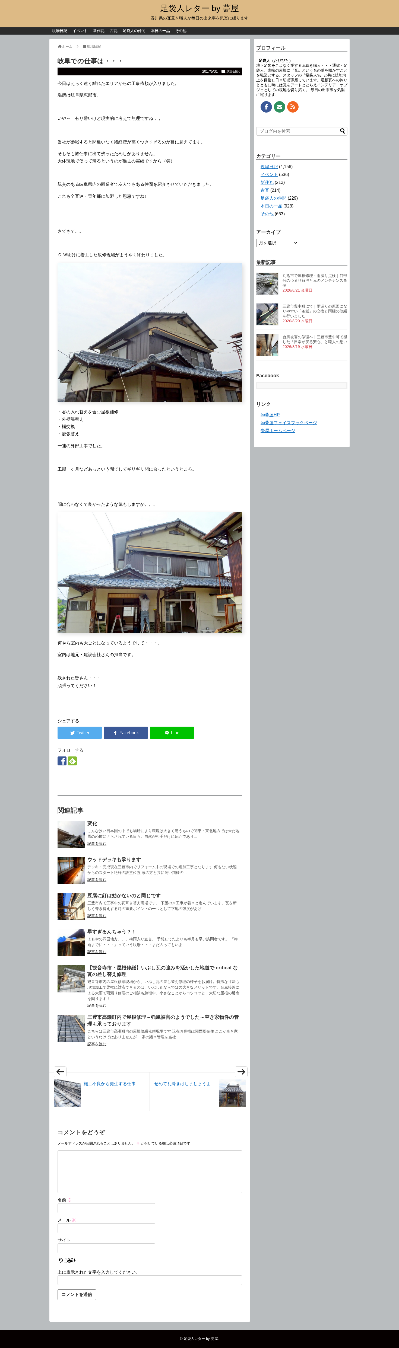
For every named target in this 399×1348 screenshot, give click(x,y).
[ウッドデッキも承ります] (71, 870)
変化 (92, 823)
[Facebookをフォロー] (62, 760)
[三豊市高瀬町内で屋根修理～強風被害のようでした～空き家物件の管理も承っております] (71, 1028)
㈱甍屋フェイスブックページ (289, 422)
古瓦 (114, 30)
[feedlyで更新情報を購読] (72, 760)
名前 (65, 1200)
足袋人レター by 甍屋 (199, 8)
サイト (64, 1240)
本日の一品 (160, 30)
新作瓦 (98, 30)
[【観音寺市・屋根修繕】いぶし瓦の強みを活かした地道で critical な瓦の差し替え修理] (71, 978)
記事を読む (96, 843)
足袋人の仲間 (134, 30)
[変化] (71, 834)
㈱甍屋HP (270, 415)
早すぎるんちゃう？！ (111, 931)
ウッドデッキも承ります (114, 859)
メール (67, 1220)
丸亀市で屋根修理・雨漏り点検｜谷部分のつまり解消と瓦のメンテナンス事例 (315, 280)
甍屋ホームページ (278, 430)
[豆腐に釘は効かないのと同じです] (71, 906)
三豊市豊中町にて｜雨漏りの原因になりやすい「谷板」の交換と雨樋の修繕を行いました (315, 311)
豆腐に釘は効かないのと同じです (124, 895)
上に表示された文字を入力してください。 (99, 1272)
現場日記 (59, 30)
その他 (180, 30)
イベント (80, 30)
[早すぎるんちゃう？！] (71, 942)
